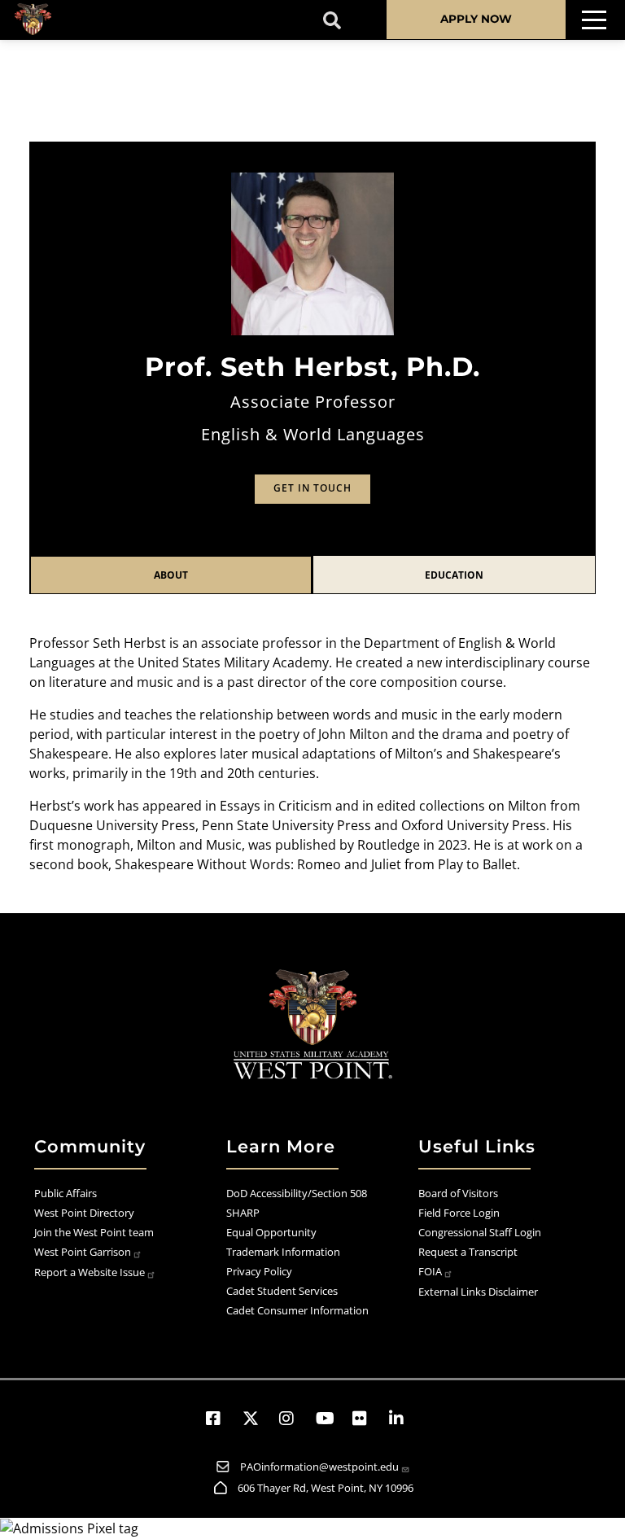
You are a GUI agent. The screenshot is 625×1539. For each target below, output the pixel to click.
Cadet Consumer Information (297, 1310)
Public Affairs (65, 1193)
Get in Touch (312, 488)
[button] (221, 1418)
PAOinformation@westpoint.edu (319, 1466)
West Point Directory (84, 1212)
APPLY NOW (476, 18)
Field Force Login (459, 1212)
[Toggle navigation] (594, 20)
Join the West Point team (94, 1232)
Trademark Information (283, 1251)
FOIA (430, 1271)
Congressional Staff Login (479, 1232)
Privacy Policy (259, 1271)
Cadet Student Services (282, 1290)
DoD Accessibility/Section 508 (296, 1193)
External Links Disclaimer (478, 1291)
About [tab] (171, 575)
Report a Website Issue (89, 1272)
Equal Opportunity (271, 1232)
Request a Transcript (468, 1251)
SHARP (243, 1212)
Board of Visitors (458, 1193)
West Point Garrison (82, 1251)
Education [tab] (454, 575)
